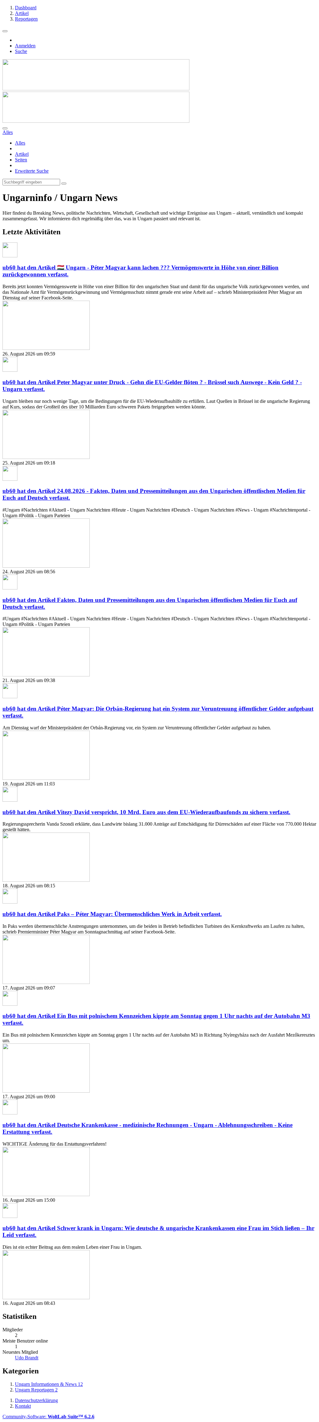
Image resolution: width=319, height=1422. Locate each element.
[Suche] (4, 128)
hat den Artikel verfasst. (146, 812)
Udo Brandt (26, 1357)
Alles (20, 143)
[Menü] (4, 31)
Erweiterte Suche (32, 171)
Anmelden (25, 45)
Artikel (22, 154)
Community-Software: (48, 1416)
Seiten (21, 159)
